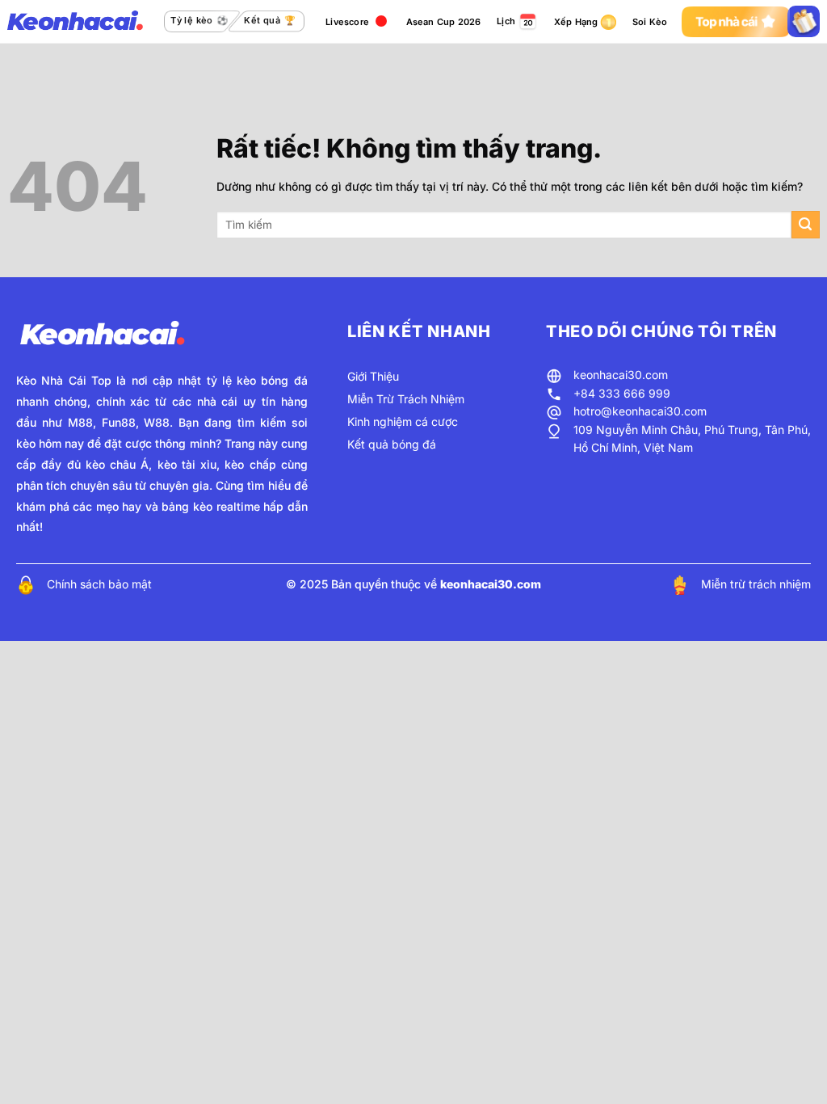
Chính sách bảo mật (99, 584)
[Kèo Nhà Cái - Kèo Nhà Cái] (75, 21)
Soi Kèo (650, 21)
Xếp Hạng (576, 21)
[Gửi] (805, 225)
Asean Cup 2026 (443, 21)
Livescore (347, 21)
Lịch (506, 21)
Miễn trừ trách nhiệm (756, 584)
